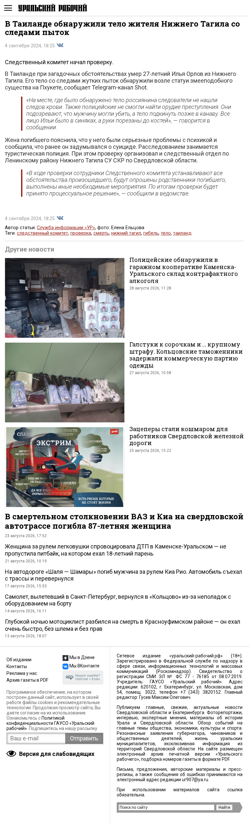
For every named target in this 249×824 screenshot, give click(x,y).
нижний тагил (126, 233)
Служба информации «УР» (66, 227)
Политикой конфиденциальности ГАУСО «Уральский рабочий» (50, 723)
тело (166, 233)
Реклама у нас (21, 673)
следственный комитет (42, 233)
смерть (101, 233)
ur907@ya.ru (195, 779)
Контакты (16, 666)
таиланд (182, 233)
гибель (151, 233)
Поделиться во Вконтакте (60, 45)
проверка (80, 233)
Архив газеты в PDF (27, 680)
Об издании (18, 659)
